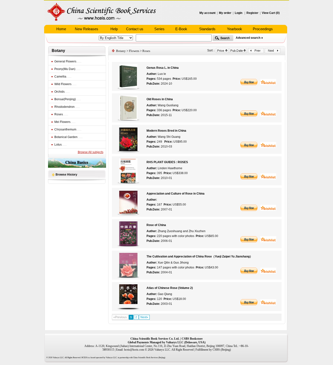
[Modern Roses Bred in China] (128, 150)
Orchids (59, 91)
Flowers (134, 51)
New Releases (86, 29)
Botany (58, 51)
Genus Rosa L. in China (163, 67)
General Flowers (65, 61)
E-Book (181, 29)
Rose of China (156, 225)
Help (114, 29)
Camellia (60, 76)
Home (61, 29)
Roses (58, 114)
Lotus (58, 144)
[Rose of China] (128, 245)
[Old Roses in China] (128, 119)
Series (159, 29)
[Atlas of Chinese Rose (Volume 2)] (128, 308)
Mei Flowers (62, 122)
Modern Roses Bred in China (166, 130)
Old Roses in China (160, 99)
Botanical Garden (66, 137)
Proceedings (263, 29)
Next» (144, 317)
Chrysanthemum (65, 129)
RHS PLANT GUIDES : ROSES (167, 162)
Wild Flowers (62, 84)
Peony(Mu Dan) (64, 69)
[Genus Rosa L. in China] (128, 87)
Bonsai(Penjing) (65, 99)
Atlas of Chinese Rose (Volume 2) (170, 288)
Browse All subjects (90, 152)
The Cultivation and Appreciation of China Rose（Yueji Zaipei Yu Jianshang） (200, 256)
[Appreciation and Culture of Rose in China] (128, 213)
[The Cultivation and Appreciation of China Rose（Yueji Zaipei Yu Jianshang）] (128, 276)
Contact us (134, 29)
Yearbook (234, 29)
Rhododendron (64, 107)
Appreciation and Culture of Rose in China (176, 193)
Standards (207, 29)
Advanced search (248, 37)
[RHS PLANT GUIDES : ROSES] (128, 182)
